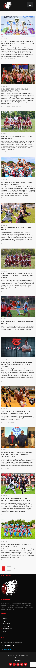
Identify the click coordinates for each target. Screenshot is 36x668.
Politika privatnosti (7, 628)
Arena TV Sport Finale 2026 (14, 106)
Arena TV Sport (11, 58)
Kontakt (5, 631)
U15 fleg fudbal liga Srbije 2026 (15, 152)
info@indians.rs (7, 649)
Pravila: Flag (6, 626)
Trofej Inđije (10, 422)
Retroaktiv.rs (18, 657)
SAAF (8, 468)
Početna (5, 618)
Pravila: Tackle (6, 623)
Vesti (4, 621)
